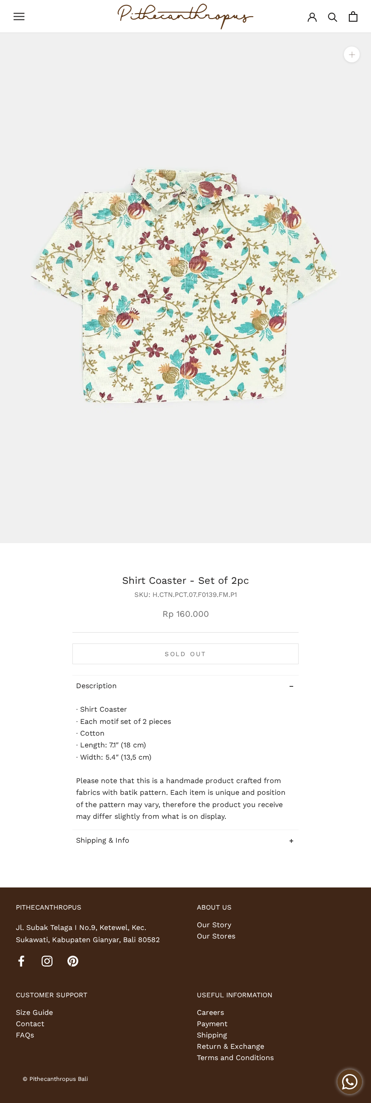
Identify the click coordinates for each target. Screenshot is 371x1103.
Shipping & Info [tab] (102, 840)
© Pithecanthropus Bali (55, 1078)
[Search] (333, 16)
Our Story (214, 925)
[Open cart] (353, 16)
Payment (212, 1024)
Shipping (212, 1035)
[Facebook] (21, 961)
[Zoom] (352, 54)
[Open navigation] (19, 17)
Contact (30, 1024)
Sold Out (185, 653)
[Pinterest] (72, 961)
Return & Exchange (230, 1046)
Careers (210, 1012)
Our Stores (216, 936)
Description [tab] (96, 685)
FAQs (25, 1035)
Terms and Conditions (235, 1058)
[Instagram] (47, 961)
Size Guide (34, 1012)
